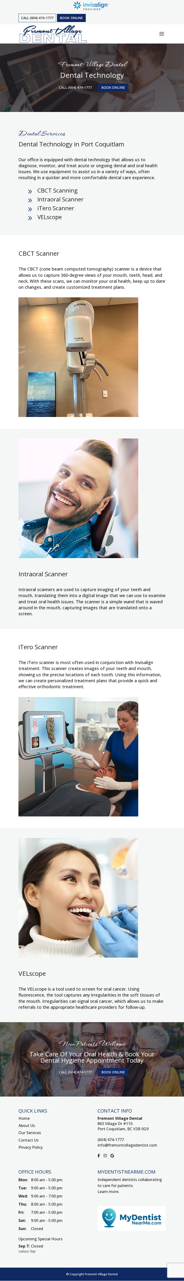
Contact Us (28, 1140)
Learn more (108, 1191)
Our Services (29, 1132)
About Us (26, 1125)
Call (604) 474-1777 (37, 18)
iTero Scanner (55, 208)
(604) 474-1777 (111, 1139)
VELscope (49, 217)
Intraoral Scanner (60, 199)
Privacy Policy (30, 1147)
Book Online (71, 18)
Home (24, 1118)
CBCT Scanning (57, 190)
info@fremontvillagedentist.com (127, 1145)
